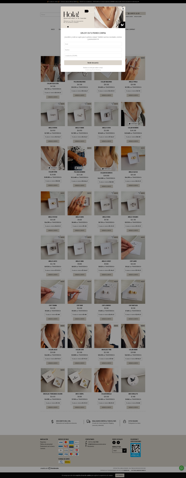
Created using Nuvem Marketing (93, 70)
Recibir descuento (93, 63)
